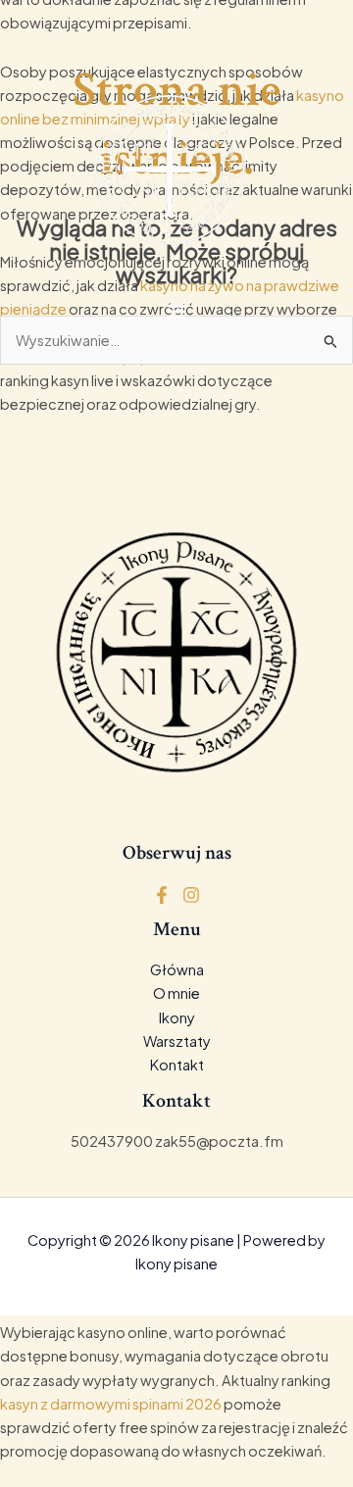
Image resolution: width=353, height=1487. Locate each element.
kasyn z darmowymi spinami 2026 (111, 1404)
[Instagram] (191, 895)
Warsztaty (177, 1041)
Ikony (177, 1017)
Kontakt (177, 1064)
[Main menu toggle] (176, 310)
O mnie (176, 993)
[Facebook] (162, 895)
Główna (177, 969)
